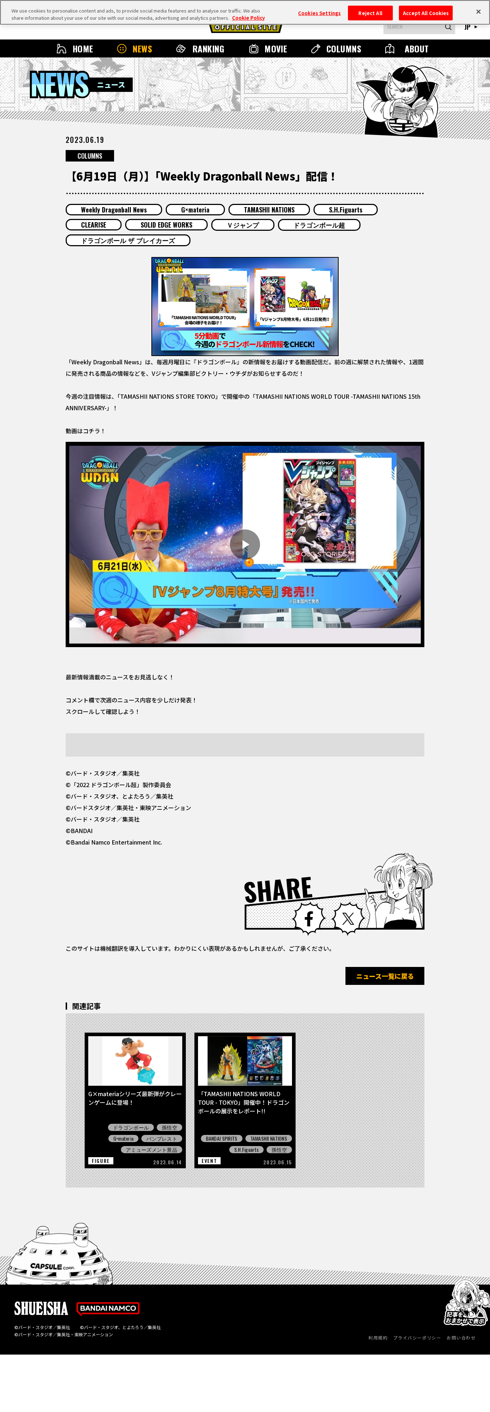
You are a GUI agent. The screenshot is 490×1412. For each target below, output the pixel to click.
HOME (82, 48)
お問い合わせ (461, 1337)
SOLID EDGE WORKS (166, 224)
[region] (245, 12)
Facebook (309, 919)
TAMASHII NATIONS (269, 209)
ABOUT (417, 48)
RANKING (208, 48)
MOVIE (275, 48)
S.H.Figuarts (345, 209)
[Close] (478, 11)
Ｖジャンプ (243, 224)
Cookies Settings (319, 12)
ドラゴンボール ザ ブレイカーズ (128, 240)
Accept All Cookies (426, 12)
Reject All (370, 12)
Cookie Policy (248, 17)
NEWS (142, 48)
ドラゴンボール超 (319, 224)
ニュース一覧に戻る (385, 976)
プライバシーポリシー (417, 1337)
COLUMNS (343, 48)
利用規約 (378, 1337)
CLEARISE (93, 224)
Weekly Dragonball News (114, 209)
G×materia (195, 209)
